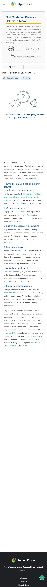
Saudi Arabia (10, 346)
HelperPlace (26, 215)
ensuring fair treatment (15, 293)
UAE (25, 346)
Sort (35, 67)
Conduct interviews (22, 254)
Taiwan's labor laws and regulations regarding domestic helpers (23, 197)
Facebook (8, 333)
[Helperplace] (2, 2)
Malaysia (35, 342)
